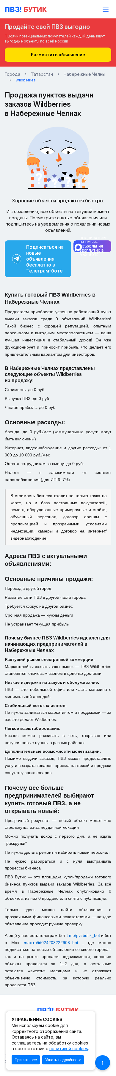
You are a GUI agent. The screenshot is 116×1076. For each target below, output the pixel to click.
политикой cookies (68, 1048)
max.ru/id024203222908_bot (53, 942)
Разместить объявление (58, 54)
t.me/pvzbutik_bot (84, 935)
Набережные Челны (84, 74)
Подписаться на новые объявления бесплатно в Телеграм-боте (45, 259)
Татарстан (42, 74)
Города (12, 74)
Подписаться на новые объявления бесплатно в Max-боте (93, 246)
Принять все (26, 1060)
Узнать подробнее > (63, 1060)
